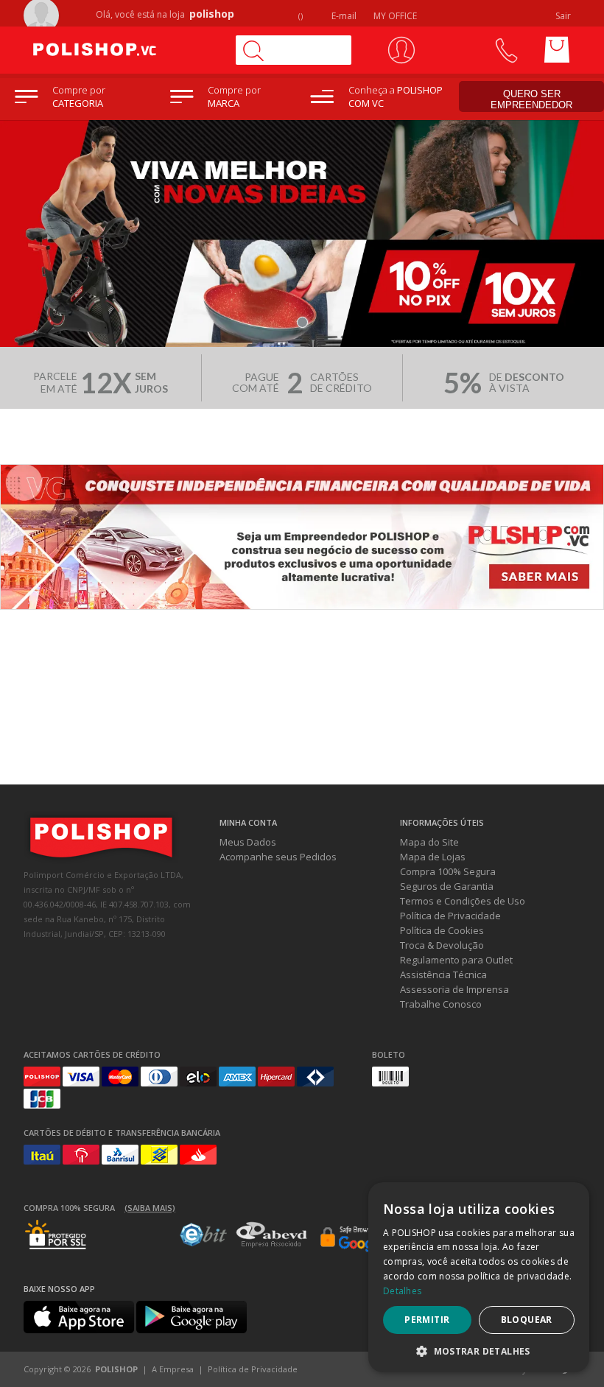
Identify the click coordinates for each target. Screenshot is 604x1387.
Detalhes (402, 1291)
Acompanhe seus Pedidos (278, 856)
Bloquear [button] (526, 1319)
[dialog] (478, 1277)
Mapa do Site (429, 842)
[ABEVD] (271, 1244)
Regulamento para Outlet (456, 959)
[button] (479, 1351)
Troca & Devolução (442, 945)
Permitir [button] (426, 1319)
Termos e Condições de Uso (462, 900)
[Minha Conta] (401, 50)
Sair (564, 16)
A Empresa (173, 1368)
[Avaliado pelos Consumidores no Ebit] (203, 1242)
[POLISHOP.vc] (123, 50)
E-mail (343, 16)
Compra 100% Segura (448, 871)
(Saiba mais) (149, 1207)
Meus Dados (248, 842)
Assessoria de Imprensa (454, 989)
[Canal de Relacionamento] (505, 50)
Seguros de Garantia (447, 886)
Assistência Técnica (443, 974)
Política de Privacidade (450, 915)
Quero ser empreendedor (531, 99)
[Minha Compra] (556, 50)
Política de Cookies (442, 930)
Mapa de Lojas (433, 856)
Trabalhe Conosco (441, 1004)
